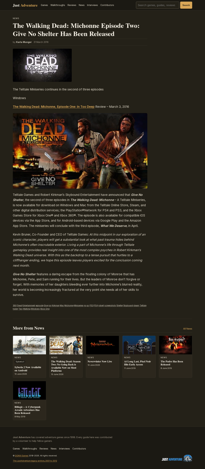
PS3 (92, 305)
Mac (62, 305)
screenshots (110, 305)
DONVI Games (21, 455)
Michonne (69, 305)
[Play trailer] (80, 151)
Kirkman (55, 305)
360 (15, 305)
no (85, 305)
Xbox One (44, 309)
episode (39, 305)
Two (20, 309)
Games (44, 5)
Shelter (119, 305)
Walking (26, 309)
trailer (15, 309)
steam (136, 305)
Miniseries (78, 305)
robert (101, 305)
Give (46, 305)
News (82, 5)
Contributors (107, 5)
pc (88, 305)
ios (50, 305)
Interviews (92, 5)
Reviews (72, 5)
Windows (35, 309)
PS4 (96, 305)
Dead (19, 305)
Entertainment (29, 305)
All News (187, 328)
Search (186, 5)
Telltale (143, 305)
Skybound (128, 305)
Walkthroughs (57, 5)
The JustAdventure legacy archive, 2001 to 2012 (35, 461)
